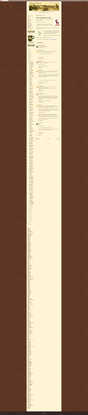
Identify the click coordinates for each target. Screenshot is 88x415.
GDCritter (28, 284)
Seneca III (28, 21)
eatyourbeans (40, 85)
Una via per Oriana (29, 391)
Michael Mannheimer (30, 26)
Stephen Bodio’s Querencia (29, 244)
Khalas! (28, 311)
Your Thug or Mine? (31, 61)
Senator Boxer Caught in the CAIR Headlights (31, 72)
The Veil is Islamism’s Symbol (30, 135)
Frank (39, 104)
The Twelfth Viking (31, 75)
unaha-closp (39, 50)
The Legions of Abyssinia (30, 79)
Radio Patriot (28, 358)
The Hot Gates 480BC (29, 298)
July (29, 212)
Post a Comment (39, 135)
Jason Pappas (40, 93)
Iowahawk (28, 305)
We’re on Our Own (31, 175)
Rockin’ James (30, 133)
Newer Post (38, 138)
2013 (29, 50)
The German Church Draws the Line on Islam (31, 131)
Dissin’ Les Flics (31, 179)
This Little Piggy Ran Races (31, 200)
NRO (27, 334)
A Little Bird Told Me (31, 190)
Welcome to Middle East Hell (31, 119)
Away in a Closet (31, 205)
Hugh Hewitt (28, 294)
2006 (29, 59)
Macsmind (28, 320)
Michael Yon (28, 406)
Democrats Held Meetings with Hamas (31, 153)
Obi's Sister (28, 335)
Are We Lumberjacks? (29, 235)
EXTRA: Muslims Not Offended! (31, 70)
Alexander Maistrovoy (30, 28)
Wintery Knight (28, 402)
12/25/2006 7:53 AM (40, 90)
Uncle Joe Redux (31, 147)
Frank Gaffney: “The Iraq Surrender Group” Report (31, 178)
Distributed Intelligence (30, 81)
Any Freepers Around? (30, 125)
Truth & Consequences (29, 389)
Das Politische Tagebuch (29, 353)
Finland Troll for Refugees (31, 143)
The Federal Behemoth (30, 117)
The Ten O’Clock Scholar (29, 384)
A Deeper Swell (31, 204)
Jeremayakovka (28, 307)
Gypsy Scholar (28, 291)
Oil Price (28, 337)
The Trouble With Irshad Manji (31, 188)
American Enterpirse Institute (30, 231)
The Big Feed (28, 240)
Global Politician (29, 288)
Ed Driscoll (28, 267)
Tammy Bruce (28, 248)
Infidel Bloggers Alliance (29, 302)
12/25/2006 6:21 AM (40, 67)
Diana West (28, 399)
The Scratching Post (29, 371)
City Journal (28, 255)
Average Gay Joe (29, 237)
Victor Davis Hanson (29, 293)
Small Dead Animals (29, 374)
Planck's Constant (29, 347)
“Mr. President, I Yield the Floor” (31, 163)
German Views (28, 286)
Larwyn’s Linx (28, 314)
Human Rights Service (29, 299)
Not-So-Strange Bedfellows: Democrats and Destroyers (31, 194)
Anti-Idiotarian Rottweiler (29, 234)
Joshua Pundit (28, 309)
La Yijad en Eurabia (29, 405)
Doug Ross (28, 367)
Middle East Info (29, 326)
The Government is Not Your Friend (31, 137)
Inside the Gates (31, 89)
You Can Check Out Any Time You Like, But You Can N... (31, 197)
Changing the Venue (31, 151)
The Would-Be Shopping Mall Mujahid (31, 166)
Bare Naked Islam (29, 239)
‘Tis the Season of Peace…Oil (31, 161)
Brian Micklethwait (29, 325)
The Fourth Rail (28, 280)
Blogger (45, 413)
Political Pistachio (29, 351)
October (30, 208)
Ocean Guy (28, 336)
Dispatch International (29, 265)
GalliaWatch (28, 282)
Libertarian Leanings (29, 316)
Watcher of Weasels (29, 398)
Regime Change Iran (29, 362)
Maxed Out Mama (29, 324)
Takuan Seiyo (29, 19)
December (30, 60)
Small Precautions (29, 375)
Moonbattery (28, 329)
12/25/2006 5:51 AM (40, 47)
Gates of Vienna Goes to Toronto (31, 115)
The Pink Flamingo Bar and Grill (30, 346)
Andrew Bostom (29, 245)
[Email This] (52, 39)
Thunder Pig (28, 386)
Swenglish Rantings (29, 382)
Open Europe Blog (29, 340)
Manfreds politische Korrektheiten (30, 322)
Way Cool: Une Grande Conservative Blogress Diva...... (31, 128)
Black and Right (29, 242)
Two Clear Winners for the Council (31, 182)
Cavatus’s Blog (28, 251)
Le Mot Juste (30, 174)
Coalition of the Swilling (29, 256)
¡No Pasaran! (28, 333)
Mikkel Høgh (28, 296)
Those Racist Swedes (30, 68)
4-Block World (28, 229)
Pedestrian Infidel (29, 344)
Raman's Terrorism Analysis (30, 359)
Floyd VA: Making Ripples (30, 278)
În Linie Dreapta (28, 228)
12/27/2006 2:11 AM (40, 133)
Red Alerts (28, 360)
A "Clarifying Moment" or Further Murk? (31, 92)
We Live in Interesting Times (31, 124)
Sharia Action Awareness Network (30, 373)
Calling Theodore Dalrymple (31, 141)
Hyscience (28, 300)
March (30, 217)
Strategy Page (28, 379)
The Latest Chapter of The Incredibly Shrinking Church (31, 202)
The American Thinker (29, 233)
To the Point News (29, 388)
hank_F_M (39, 122)
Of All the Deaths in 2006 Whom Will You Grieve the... (31, 64)
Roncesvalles (28, 366)
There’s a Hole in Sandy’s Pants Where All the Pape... (31, 109)
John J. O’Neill (29, 20)
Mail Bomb (30, 159)
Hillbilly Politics (29, 295)
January (30, 220)
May (29, 215)
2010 (29, 54)
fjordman (28, 277)
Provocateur (28, 356)
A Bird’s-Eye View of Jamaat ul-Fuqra (31, 86)
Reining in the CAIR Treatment (31, 102)
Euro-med (28, 273)
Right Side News (29, 364)
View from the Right (29, 395)
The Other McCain (29, 342)
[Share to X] (54, 39)
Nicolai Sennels (29, 22)
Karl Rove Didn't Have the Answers (31, 139)
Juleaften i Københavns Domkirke (30, 83)
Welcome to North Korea (31, 77)
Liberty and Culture (29, 317)
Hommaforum (28, 297)
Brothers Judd (28, 247)
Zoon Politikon (28, 408)
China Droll (28, 253)
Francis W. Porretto (40, 45)
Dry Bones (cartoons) (29, 268)
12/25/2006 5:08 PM (40, 120)
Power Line (28, 355)
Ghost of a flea (28, 287)
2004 (29, 223)
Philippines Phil (29, 345)
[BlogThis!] (53, 39)
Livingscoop (28, 319)
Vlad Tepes (28, 396)
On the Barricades (31, 164)
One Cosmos (28, 338)
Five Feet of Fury (29, 276)
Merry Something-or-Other (43, 17)
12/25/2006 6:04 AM (40, 58)
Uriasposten (28, 393)
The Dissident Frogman (29, 266)
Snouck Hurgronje (29, 376)
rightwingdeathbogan (29, 365)
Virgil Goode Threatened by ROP (31, 100)
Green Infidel (28, 289)
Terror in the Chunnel (31, 97)
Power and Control (29, 354)
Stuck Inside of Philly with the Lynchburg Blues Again (31, 104)
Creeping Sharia (28, 260)
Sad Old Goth (28, 369)
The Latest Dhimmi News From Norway (31, 172)
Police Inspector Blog (29, 349)
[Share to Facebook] (55, 39)
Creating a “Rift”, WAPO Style (31, 88)
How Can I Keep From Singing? (31, 66)
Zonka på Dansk (28, 407)
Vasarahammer (28, 394)
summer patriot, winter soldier (30, 380)
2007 (29, 58)
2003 (29, 224)
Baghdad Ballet (31, 74)
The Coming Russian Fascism (31, 186)
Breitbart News (28, 246)
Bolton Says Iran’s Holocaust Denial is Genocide (31, 146)
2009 (29, 55)
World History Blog (29, 404)
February (30, 219)
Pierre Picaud (29, 27)
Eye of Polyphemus (29, 274)
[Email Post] (50, 39)
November (30, 207)
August (30, 211)
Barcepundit (28, 238)
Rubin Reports (28, 368)
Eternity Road (28, 271)
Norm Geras (28, 285)
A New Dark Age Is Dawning (30, 331)
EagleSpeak (28, 269)
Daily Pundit (28, 262)
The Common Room (29, 257)
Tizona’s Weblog (29, 387)
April (30, 216)
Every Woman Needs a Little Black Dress (31, 121)
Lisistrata (28, 318)
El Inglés (28, 18)
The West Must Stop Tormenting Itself (31, 96)
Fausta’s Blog (28, 275)
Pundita (28, 357)
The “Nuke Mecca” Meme (31, 107)
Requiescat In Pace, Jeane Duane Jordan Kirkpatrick (31, 169)
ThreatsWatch (28, 385)
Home (48, 138)
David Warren (28, 397)
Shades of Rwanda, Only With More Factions (31, 113)
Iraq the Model (28, 306)
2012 (29, 51)
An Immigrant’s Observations (31, 184)
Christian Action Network (29, 254)
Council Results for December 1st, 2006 (31, 150)
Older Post (58, 138)
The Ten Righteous (31, 155)
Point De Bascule (29, 348)
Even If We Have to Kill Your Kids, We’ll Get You (31, 157)
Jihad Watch (28, 308)
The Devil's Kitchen (29, 264)
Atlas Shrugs (28, 236)
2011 (29, 53)
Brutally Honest (28, 249)
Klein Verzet (28, 313)
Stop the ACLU (28, 378)
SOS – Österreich (29, 377)
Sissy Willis (28, 400)
